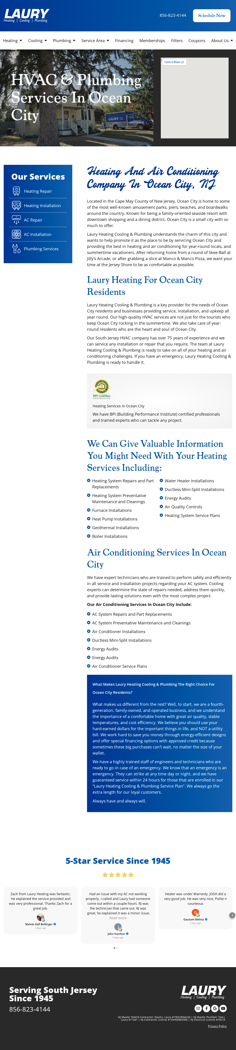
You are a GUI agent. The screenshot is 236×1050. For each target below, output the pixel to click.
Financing (124, 40)
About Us (220, 40)
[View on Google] (40, 917)
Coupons (196, 40)
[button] (4, 915)
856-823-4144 (173, 15)
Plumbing (62, 40)
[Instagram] (198, 1008)
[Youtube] (223, 1008)
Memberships (152, 40)
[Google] (214, 1008)
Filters (177, 40)
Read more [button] (118, 918)
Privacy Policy (217, 1026)
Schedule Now (211, 15)
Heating (10, 40)
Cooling (35, 40)
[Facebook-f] (206, 1008)
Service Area (93, 40)
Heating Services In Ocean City (118, 405)
